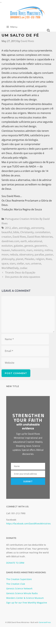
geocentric (41, 245)
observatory (26, 254)
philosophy (8, 259)
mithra (49, 250)
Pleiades (29, 259)
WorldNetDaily (10, 268)
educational (35, 241)
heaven (6, 250)
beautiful (7, 232)
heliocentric (18, 250)
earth (24, 241)
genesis (28, 245)
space (5, 263)
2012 (8, 228)
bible (16, 232)
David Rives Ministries (40, 236)
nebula (14, 254)
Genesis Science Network (19, 588)
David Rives (19, 236)
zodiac (24, 268)
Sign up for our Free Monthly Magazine (26, 602)
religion (40, 259)
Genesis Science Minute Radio (22, 593)
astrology (24, 228)
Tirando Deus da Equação (20, 272)
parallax (39, 254)
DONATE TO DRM (15, 562)
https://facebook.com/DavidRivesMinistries (28, 523)
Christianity (27, 232)
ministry (38, 250)
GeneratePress (45, 622)
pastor (49, 254)
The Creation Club (15, 583)
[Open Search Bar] (48, 30)
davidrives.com (10, 241)
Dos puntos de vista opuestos (22, 277)
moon (5, 254)
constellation (42, 232)
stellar (20, 263)
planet (19, 259)
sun (27, 263)
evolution (7, 245)
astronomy (37, 228)
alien (15, 228)
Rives (49, 259)
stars (13, 263)
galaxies (18, 245)
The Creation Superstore (19, 579)
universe (36, 263)
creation (6, 236)
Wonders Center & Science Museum (25, 597)
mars (29, 250)
